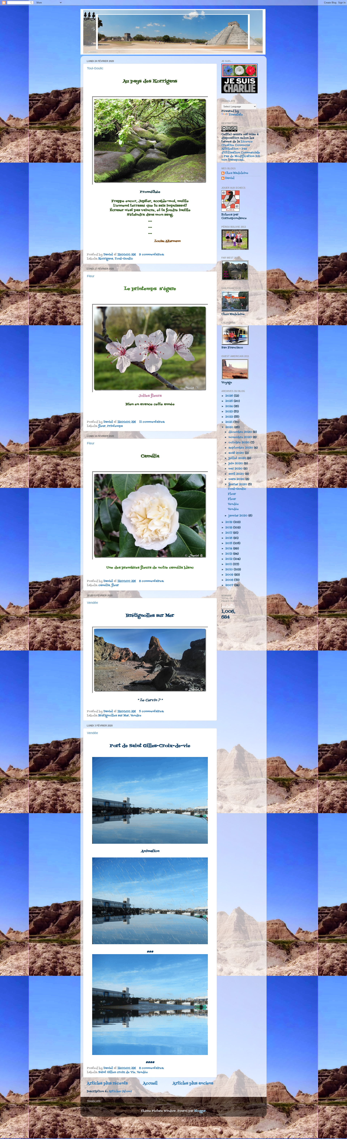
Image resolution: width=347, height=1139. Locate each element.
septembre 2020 (241, 448)
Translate (236, 115)
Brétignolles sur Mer (113, 716)
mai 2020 (235, 469)
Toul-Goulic (95, 68)
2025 (229, 401)
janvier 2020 (238, 516)
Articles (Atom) (120, 1091)
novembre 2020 (240, 437)
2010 (229, 570)
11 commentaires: (152, 422)
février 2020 (238, 484)
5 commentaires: (152, 711)
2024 (229, 406)
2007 (229, 585)
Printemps (115, 426)
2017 (229, 533)
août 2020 (236, 453)
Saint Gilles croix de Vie (116, 1072)
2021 (229, 422)
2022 (229, 417)
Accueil (150, 1083)
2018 (229, 528)
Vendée (92, 602)
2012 (229, 559)
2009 (229, 575)
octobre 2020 (239, 443)
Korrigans (105, 259)
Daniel (229, 178)
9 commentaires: (152, 255)
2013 (229, 554)
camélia (104, 585)
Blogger (200, 1111)
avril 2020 (236, 474)
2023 (229, 412)
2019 (229, 522)
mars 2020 (236, 479)
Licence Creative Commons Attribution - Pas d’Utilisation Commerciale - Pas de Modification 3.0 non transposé (240, 151)
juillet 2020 (237, 458)
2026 (229, 396)
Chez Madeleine (236, 173)
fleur (102, 426)
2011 (229, 564)
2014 (229, 549)
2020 (229, 427)
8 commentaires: (152, 581)
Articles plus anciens (193, 1083)
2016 (229, 538)
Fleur (90, 276)
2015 (229, 543)
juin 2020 (236, 464)
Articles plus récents (107, 1083)
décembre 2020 (240, 432)
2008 (229, 580)
